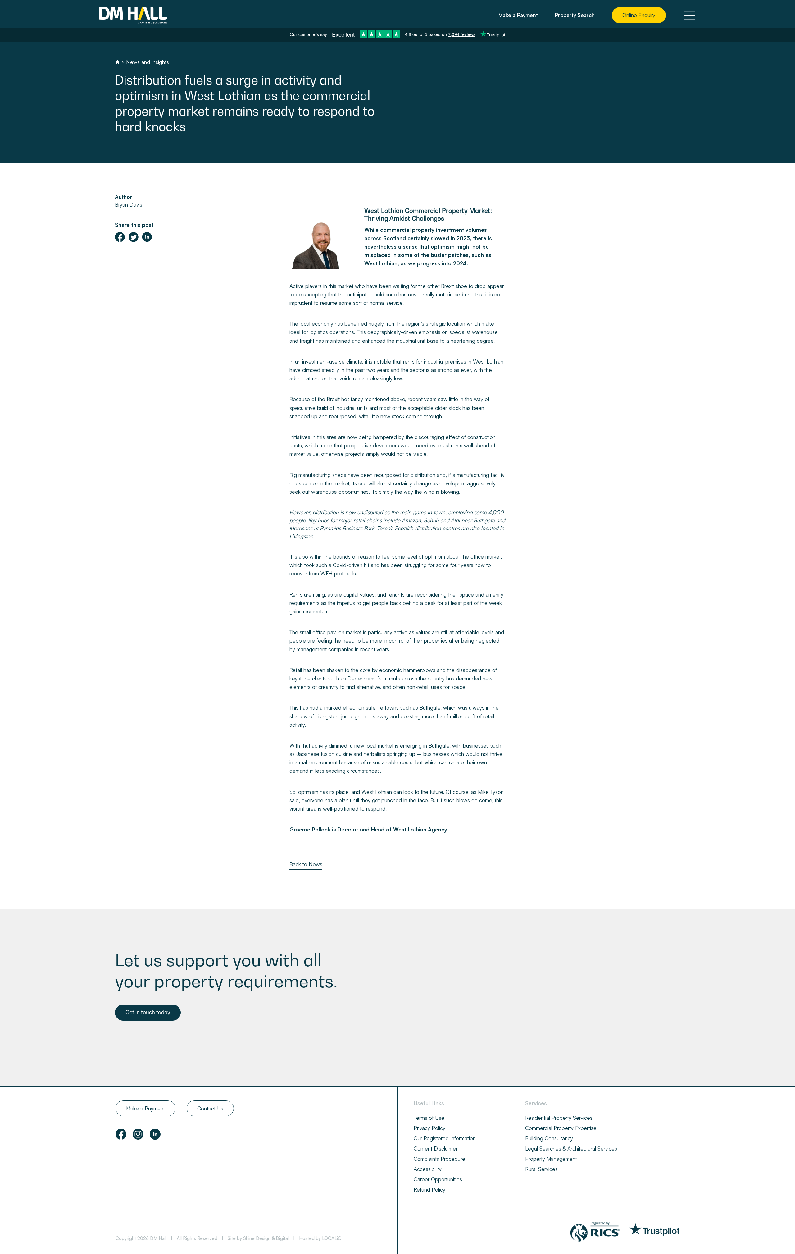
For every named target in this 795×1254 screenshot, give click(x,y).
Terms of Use (429, 1117)
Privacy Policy (429, 1128)
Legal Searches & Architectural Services (571, 1148)
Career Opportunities (438, 1179)
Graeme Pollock (309, 829)
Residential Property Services (559, 1117)
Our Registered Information (445, 1138)
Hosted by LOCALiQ (320, 1238)
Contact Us (210, 1108)
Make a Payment (518, 15)
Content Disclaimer (435, 1148)
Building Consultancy (549, 1138)
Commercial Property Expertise (561, 1128)
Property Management (551, 1159)
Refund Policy (429, 1189)
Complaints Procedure (439, 1159)
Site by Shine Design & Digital (258, 1238)
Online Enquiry (638, 15)
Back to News (305, 864)
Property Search (575, 15)
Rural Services (541, 1169)
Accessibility (428, 1169)
